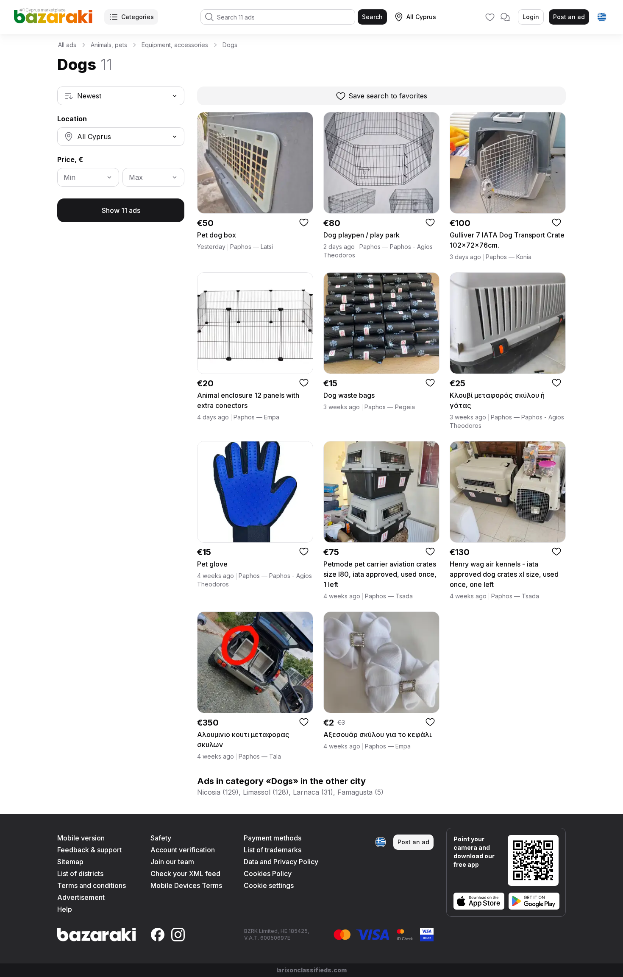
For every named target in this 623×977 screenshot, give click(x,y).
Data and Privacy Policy (281, 861)
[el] (601, 17)
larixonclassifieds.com (311, 970)
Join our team (172, 861)
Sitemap (70, 861)
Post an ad (569, 16)
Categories (137, 16)
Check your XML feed (185, 873)
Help (64, 909)
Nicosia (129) (218, 792)
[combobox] (120, 96)
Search (372, 16)
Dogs (229, 44)
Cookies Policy (268, 873)
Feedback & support (89, 849)
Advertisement (81, 897)
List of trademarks (272, 849)
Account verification (182, 849)
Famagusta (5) (360, 792)
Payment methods (272, 838)
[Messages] (505, 17)
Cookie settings (269, 885)
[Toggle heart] (304, 222)
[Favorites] (490, 17)
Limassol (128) (266, 792)
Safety (160, 838)
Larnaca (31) (313, 792)
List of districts (80, 873)
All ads (67, 44)
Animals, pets (109, 44)
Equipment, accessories (175, 44)
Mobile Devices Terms (186, 885)
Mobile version (81, 838)
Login (531, 16)
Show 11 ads (121, 210)
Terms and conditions (91, 885)
